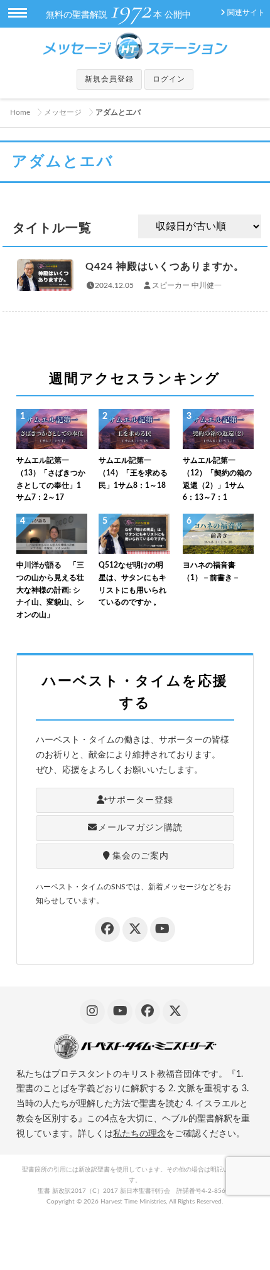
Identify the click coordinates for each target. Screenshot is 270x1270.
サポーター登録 (140, 800)
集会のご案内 (140, 856)
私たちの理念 (139, 1134)
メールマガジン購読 (140, 827)
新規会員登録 (109, 79)
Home (20, 112)
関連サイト (246, 12)
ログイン (169, 79)
